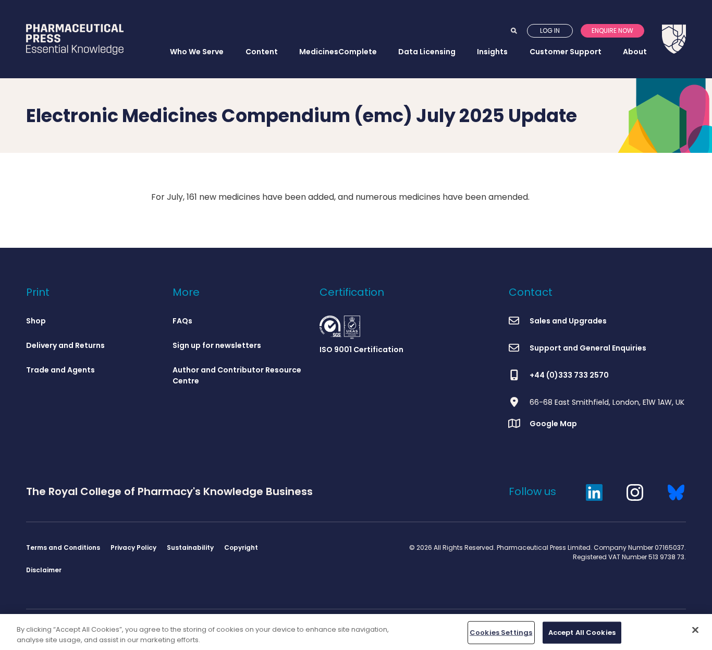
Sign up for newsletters (217, 345)
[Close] (695, 630)
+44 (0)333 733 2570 (569, 375)
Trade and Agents (60, 370)
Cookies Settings (501, 632)
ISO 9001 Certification (361, 349)
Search (514, 31)
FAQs (182, 321)
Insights (492, 51)
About (635, 51)
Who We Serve (197, 51)
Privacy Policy (133, 547)
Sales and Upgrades (568, 321)
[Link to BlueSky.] (676, 491)
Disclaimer (44, 569)
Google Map (553, 423)
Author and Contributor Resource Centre (237, 375)
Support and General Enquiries (588, 348)
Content (261, 51)
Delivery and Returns (65, 345)
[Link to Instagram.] (635, 491)
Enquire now (612, 30)
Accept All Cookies (582, 632)
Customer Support (565, 51)
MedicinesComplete (338, 51)
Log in (550, 30)
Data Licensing (427, 51)
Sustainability (190, 547)
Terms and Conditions (63, 547)
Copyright (241, 547)
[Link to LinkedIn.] (594, 491)
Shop (36, 321)
